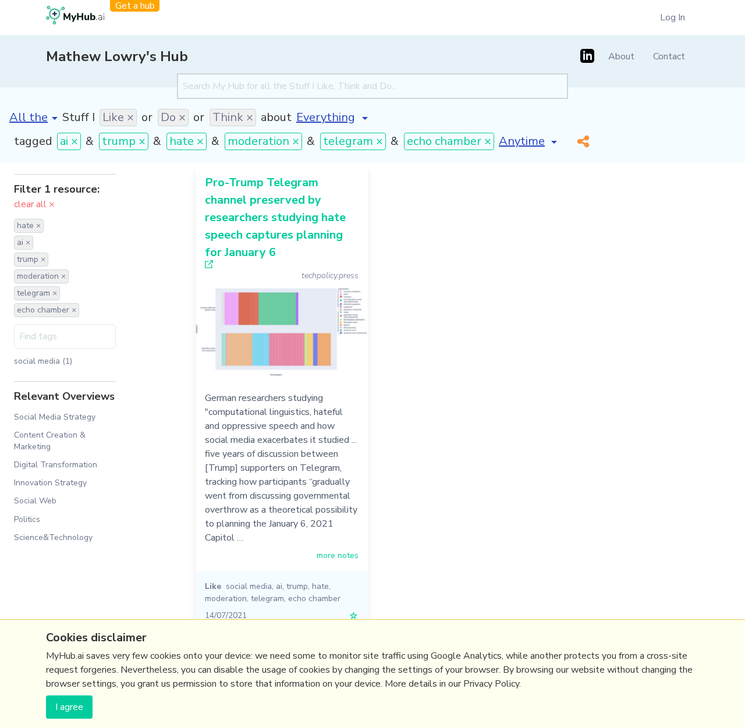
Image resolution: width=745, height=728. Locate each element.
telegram (267, 598)
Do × (173, 117)
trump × (124, 141)
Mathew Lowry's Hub (117, 56)
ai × (69, 141)
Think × (232, 117)
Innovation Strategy (50, 482)
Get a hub (135, 6)
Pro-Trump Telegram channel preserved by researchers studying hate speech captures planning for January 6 (275, 217)
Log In (672, 17)
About (621, 56)
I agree (69, 707)
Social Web (35, 500)
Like (213, 586)
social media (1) (43, 361)
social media (249, 586)
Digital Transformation (55, 464)
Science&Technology (53, 537)
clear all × (34, 204)
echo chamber (314, 598)
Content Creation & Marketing (50, 440)
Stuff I (78, 117)
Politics (27, 519)
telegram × (353, 141)
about (276, 117)
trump (297, 586)
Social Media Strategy (54, 416)
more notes (338, 555)
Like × (118, 117)
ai (279, 586)
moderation (226, 598)
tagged (33, 141)
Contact (669, 56)
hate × (186, 141)
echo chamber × (449, 141)
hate (320, 586)
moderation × (263, 141)
